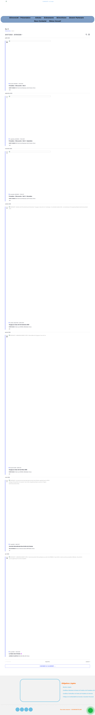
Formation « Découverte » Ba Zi (17, 85)
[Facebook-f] (18, 709)
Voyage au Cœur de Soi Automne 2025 (19, 324)
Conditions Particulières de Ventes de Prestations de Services (78, 693)
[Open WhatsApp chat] (90, 710)
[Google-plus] (26, 709)
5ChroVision (61, 18)
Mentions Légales (67, 687)
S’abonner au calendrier (47, 666)
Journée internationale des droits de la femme (21, 546)
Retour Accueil (55, 21)
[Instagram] (22, 709)
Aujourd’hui (47, 661)
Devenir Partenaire (76, 18)
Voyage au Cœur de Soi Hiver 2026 (18, 469)
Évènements (8, 31)
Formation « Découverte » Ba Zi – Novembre (20, 196)
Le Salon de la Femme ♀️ (15, 654)
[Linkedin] (31, 709)
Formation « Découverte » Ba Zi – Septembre (20, 141)
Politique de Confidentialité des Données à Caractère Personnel (78, 696)
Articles (38, 18)
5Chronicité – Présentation (19, 18)
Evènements (49, 18)
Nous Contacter (40, 21)
